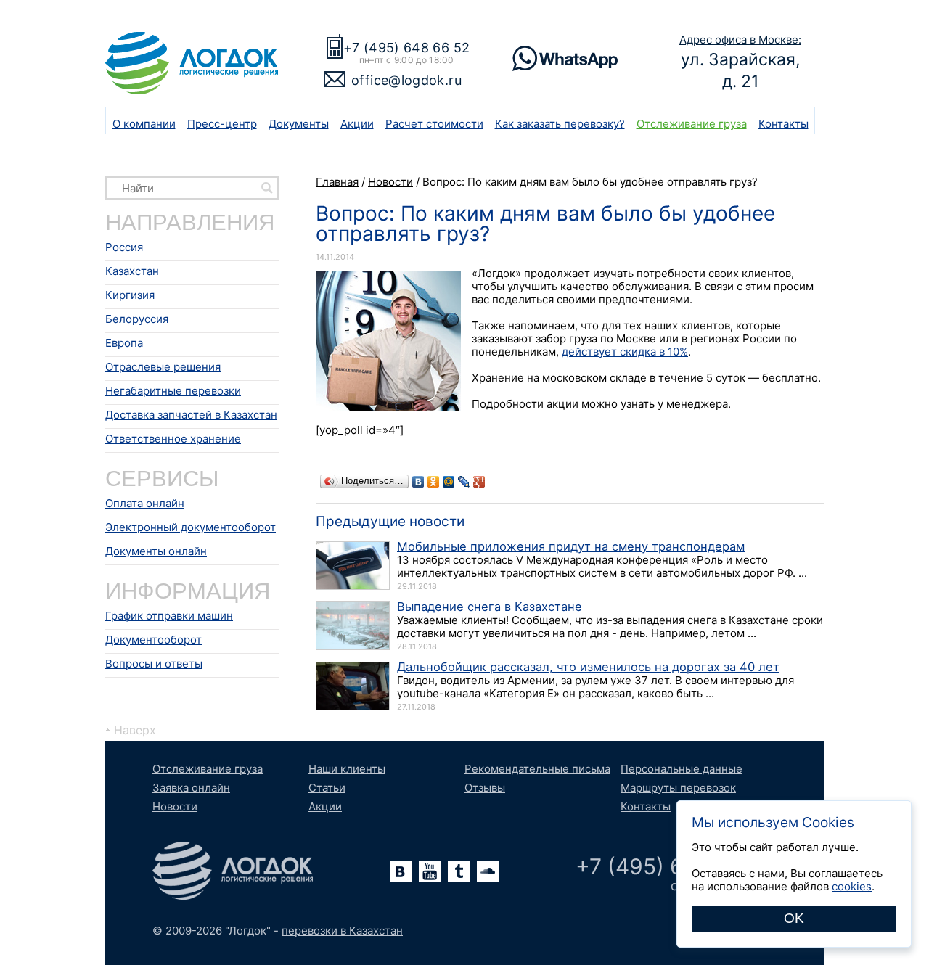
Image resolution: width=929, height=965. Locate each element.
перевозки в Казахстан (342, 930)
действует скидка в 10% (625, 351)
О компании (144, 124)
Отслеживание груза (692, 124)
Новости (174, 806)
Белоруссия (136, 319)
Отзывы (484, 787)
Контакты (783, 124)
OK (794, 918)
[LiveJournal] (464, 481)
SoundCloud (488, 871)
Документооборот (153, 639)
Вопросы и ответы (153, 663)
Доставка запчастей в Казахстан (191, 415)
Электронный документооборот (190, 527)
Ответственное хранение (173, 438)
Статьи (326, 787)
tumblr (459, 871)
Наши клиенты (346, 769)
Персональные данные (681, 769)
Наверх (135, 730)
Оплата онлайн (144, 503)
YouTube (430, 871)
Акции (357, 124)
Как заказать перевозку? (560, 124)
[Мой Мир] (449, 481)
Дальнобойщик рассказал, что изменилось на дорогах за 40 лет (588, 667)
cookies (852, 886)
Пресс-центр (222, 124)
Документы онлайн (156, 551)
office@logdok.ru (406, 80)
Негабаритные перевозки (173, 391)
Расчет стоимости (434, 124)
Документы (299, 124)
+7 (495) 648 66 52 (406, 47)
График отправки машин (169, 616)
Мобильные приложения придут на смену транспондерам (571, 546)
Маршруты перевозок (678, 787)
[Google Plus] (479, 481)
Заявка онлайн (191, 787)
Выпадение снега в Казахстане (489, 606)
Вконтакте (401, 871)
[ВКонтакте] (418, 481)
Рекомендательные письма (537, 769)
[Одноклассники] (433, 481)
